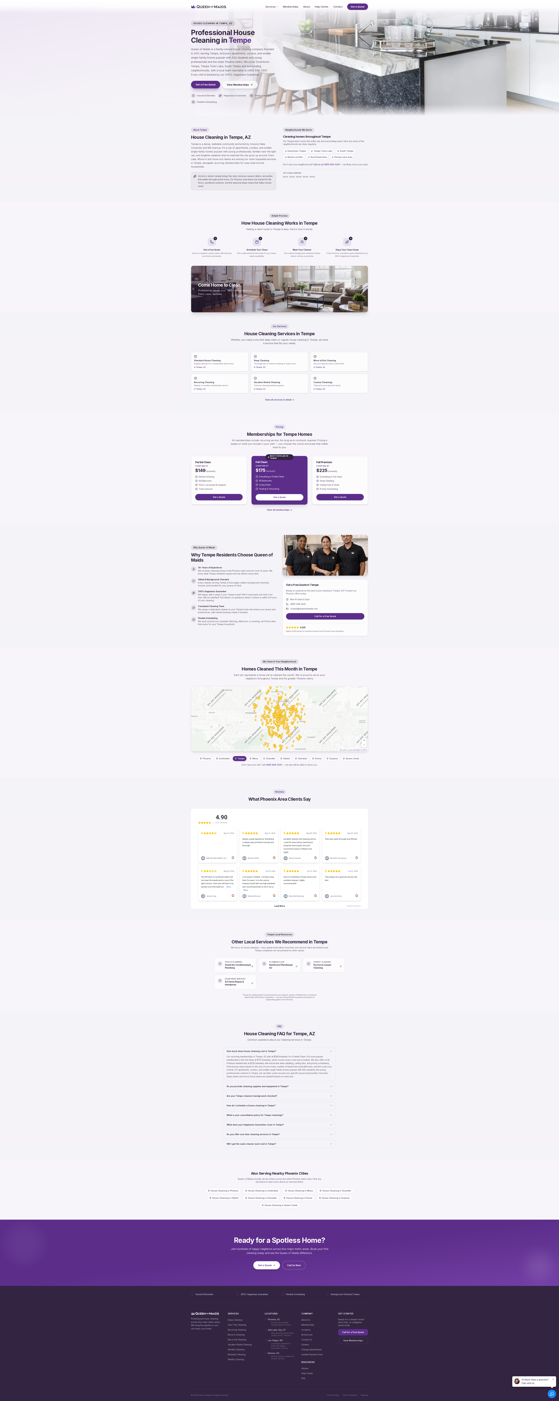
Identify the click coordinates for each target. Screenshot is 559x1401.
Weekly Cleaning (236, 1359)
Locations (306, 1329)
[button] (364, 740)
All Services (307, 1334)
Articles (304, 1368)
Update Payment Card (312, 1354)
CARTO (364, 750)
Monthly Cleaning (236, 1349)
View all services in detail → (279, 399)
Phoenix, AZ (274, 1319)
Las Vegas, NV (275, 1340)
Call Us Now (294, 1265)
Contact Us (306, 1339)
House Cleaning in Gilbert (225, 1198)
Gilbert (286, 758)
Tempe (241, 758)
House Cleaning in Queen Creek (281, 1205)
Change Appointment (311, 1349)
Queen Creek (352, 758)
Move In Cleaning (236, 1334)
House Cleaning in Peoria (299, 1198)
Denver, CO (273, 1353)
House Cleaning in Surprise (336, 1198)
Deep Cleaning (235, 1320)
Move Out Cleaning (237, 1339)
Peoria (318, 758)
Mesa (255, 758)
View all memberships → (279, 510)
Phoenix (207, 758)
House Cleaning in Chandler (336, 1190)
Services (271, 6)
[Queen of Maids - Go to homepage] (208, 6)
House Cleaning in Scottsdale (263, 1190)
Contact (338, 6)
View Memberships (238, 84)
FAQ (303, 1378)
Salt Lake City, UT (277, 1330)
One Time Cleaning (237, 1325)
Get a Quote (358, 6)
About (306, 6)
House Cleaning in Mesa (300, 1190)
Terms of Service (350, 1395)
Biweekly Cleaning (237, 1354)
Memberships (290, 6)
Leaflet (343, 750)
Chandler (270, 758)
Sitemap (364, 1395)
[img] (279, 718)
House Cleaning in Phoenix (224, 1190)
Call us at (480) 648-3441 (326, 164)
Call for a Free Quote (325, 616)
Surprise (333, 758)
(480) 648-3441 (298, 604)
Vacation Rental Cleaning (240, 1344)
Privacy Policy (333, 1395)
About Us (305, 1320)
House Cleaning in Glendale (262, 1198)
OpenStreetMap (354, 750)
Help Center (322, 6)
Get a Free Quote (206, 84)
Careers (305, 1344)
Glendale (302, 758)
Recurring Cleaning (237, 1329)
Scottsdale (224, 758)
